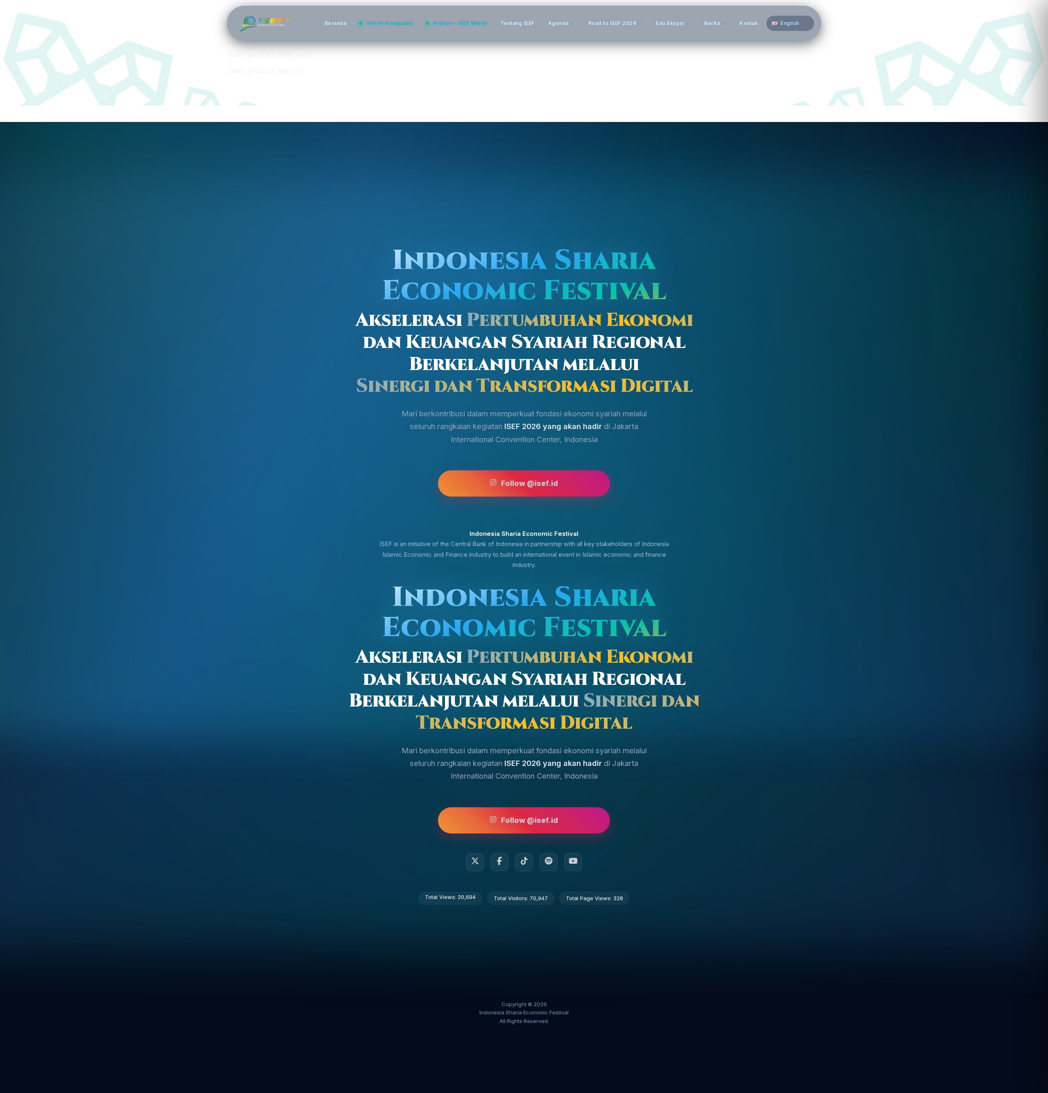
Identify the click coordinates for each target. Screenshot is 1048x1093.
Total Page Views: (589, 898)
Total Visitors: (512, 898)
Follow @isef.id (529, 483)
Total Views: (441, 897)
